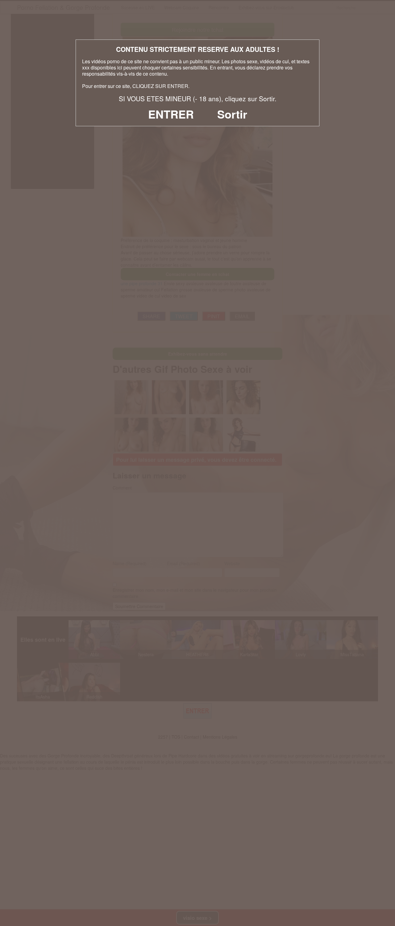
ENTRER (171, 114)
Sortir (232, 114)
